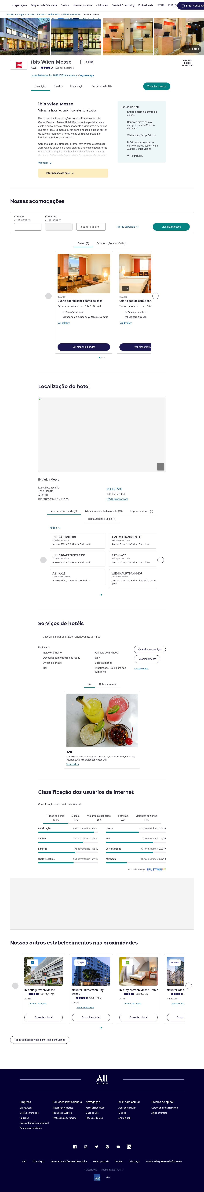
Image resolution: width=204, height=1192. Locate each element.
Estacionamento (147, 659)
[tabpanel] (102, 305)
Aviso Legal (134, 1161)
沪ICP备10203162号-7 (112, 1169)
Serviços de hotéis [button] (61, 623)
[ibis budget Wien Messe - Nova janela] (43, 971)
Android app (124, 1118)
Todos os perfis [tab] (55, 817)
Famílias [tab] (123, 817)
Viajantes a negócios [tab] (99, 817)
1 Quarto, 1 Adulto (89, 226)
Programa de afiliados (31, 1128)
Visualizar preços (156, 86)
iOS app (122, 1113)
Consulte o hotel (43, 1017)
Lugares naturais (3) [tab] (141, 511)
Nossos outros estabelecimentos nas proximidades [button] (74, 943)
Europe (20, 14)
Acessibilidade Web (95, 1107)
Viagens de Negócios (63, 1107)
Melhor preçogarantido (187, 63)
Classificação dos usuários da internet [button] (86, 792)
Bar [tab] (89, 684)
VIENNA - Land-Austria (48, 14)
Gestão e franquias (29, 1113)
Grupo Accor (26, 1107)
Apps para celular (127, 1107)
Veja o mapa (87, 75)
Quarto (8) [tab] (83, 243)
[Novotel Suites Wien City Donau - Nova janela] (91, 971)
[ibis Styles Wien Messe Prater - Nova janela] (138, 971)
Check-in (22, 218)
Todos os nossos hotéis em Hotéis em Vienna (39, 1039)
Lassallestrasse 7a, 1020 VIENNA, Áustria (54, 75)
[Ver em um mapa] (102, 434)
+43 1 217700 (114, 488)
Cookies (119, 1161)
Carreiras (24, 1118)
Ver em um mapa (37, 1003)
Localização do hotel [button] (64, 386)
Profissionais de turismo (64, 1118)
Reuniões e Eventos (62, 1113)
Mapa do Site (92, 1113)
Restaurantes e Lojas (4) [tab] (102, 518)
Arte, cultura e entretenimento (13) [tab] (104, 511)
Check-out (53, 218)
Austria (30, 14)
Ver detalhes (72, 764)
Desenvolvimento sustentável (34, 1123)
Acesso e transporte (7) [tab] (64, 511)
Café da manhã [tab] (108, 684)
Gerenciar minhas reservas (164, 1107)
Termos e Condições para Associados (68, 1161)
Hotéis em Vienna (71, 14)
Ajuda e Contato (159, 1113)
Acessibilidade (141, 668)
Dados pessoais (101, 1161)
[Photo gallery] (102, 36)
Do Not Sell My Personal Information (164, 1161)
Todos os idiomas (94, 1118)
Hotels (10, 14)
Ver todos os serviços (150, 649)
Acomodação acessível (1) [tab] (112, 243)
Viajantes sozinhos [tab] (146, 817)
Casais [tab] (76, 817)
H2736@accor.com (117, 499)
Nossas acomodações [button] (37, 201)
